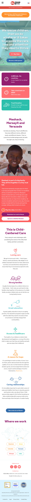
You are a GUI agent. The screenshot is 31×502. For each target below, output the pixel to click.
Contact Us (5, 499)
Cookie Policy (24, 499)
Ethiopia (11, 453)
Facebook (11, 466)
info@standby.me (17, 476)
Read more (19, 371)
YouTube (19, 466)
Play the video (14, 210)
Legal (10, 499)
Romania (20, 449)
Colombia (10, 449)
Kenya (21, 444)
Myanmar (11, 444)
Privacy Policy (16, 499)
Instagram (15, 466)
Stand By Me (15, 3)
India (20, 453)
